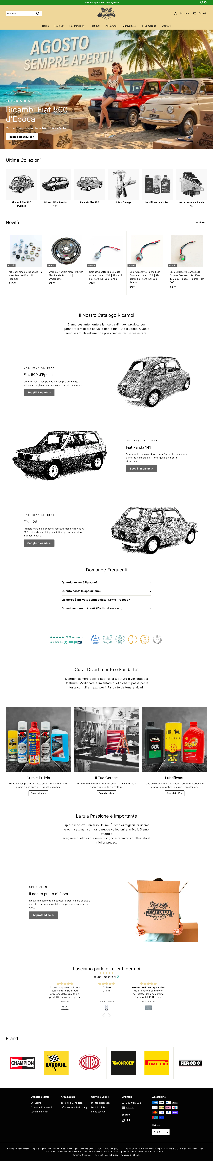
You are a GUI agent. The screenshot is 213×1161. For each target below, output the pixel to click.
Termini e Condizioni (72, 1102)
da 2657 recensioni (105, 976)
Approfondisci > (43, 915)
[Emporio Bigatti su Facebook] (128, 1120)
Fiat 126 (95, 25)
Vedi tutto (201, 222)
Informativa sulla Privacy (74, 1107)
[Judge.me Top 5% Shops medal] (157, 639)
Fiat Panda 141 (77, 25)
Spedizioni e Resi (39, 1111)
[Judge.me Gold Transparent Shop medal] (132, 639)
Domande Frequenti (41, 1107)
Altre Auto (111, 25)
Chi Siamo (35, 1102)
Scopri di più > (38, 793)
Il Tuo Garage (149, 25)
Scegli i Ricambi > (39, 392)
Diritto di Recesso (101, 1102)
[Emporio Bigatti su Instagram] (123, 1120)
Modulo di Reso (99, 1107)
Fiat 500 (59, 25)
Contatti (166, 25)
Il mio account (98, 1111)
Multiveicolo (129, 25)
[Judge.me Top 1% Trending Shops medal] (145, 639)
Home (45, 25)
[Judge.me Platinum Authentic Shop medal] (107, 639)
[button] (104, 1015)
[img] (106, 973)
